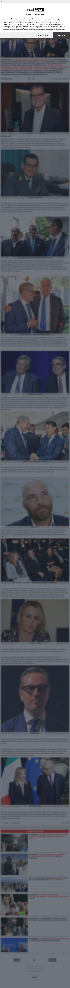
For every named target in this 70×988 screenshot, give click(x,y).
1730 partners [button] (14, 19)
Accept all (61, 35)
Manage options (42, 35)
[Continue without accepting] (1, 1)
